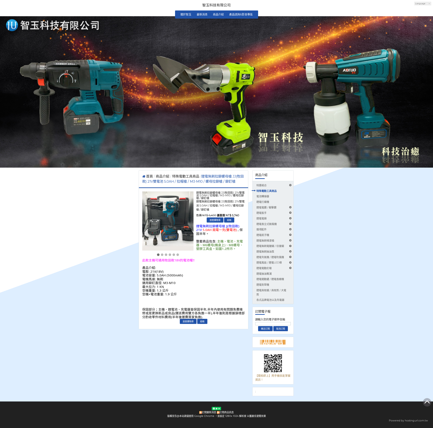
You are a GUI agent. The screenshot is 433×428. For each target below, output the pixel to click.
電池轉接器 (262, 196)
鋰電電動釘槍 (264, 268)
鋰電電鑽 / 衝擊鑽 (266, 207)
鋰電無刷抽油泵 (265, 251)
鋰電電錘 (261, 218)
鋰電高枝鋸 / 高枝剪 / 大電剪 (271, 292)
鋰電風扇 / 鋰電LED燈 (269, 262)
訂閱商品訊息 (227, 412)
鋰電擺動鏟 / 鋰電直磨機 (270, 279)
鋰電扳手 (261, 212)
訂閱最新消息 (209, 412)
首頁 (149, 176)
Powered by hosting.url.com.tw (408, 420)
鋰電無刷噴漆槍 (265, 240)
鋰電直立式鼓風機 (266, 224)
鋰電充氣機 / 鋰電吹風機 (270, 257)
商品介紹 (163, 176)
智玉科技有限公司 (216, 5)
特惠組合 (261, 185)
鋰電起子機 (262, 235)
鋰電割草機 (262, 284)
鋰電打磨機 (262, 201)
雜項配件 (261, 229)
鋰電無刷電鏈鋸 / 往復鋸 (270, 246)
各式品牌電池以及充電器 (270, 299)
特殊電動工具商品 (266, 190)
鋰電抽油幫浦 (264, 273)
